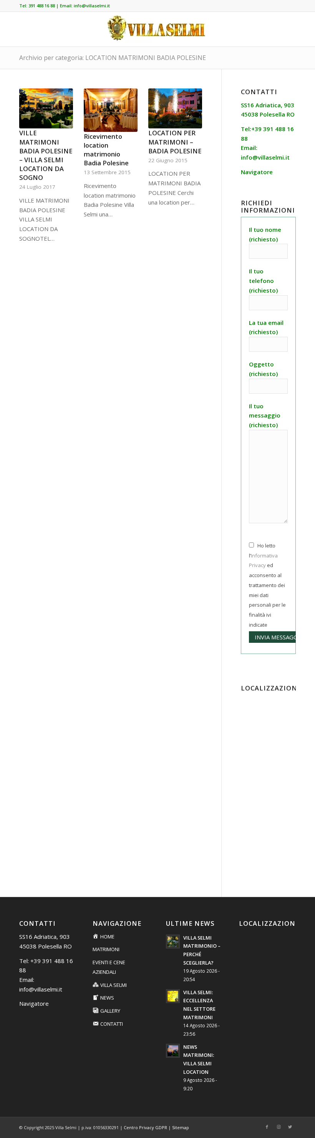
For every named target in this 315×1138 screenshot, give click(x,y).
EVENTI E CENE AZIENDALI (109, 967)
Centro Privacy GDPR (145, 1127)
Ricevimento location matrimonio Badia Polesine (106, 149)
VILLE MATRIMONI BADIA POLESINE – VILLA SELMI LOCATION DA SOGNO (45, 154)
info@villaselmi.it (92, 5)
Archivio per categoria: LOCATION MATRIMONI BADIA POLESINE (112, 57)
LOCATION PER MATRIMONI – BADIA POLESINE (174, 141)
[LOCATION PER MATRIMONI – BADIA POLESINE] (175, 108)
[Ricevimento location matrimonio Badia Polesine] (111, 110)
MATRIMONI (106, 949)
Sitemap (180, 1127)
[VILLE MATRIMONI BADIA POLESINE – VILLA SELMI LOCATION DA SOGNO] (46, 108)
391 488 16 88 (41, 5)
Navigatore (34, 1003)
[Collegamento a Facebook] (267, 1127)
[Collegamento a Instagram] (278, 1127)
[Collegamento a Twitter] (290, 1127)
